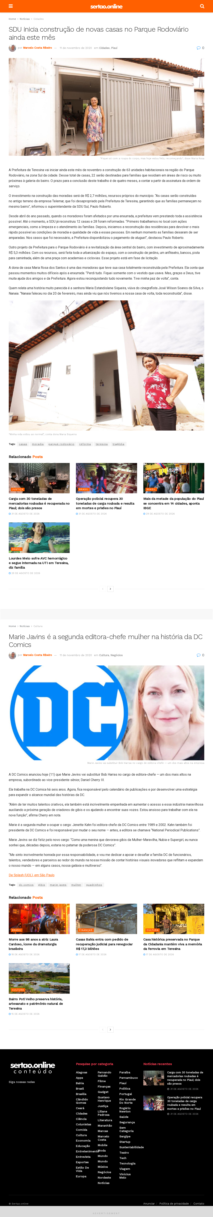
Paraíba (124, 1072)
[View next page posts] (110, 589)
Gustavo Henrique (104, 1099)
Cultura (37, 626)
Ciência (81, 1119)
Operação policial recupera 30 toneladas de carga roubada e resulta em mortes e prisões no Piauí (105, 503)
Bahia (80, 1083)
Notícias (25, 18)
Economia (83, 1140)
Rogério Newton (125, 1109)
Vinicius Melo (125, 1176)
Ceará (80, 1108)
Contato (198, 1203)
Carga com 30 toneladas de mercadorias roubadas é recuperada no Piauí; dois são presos (39, 503)
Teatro (124, 1152)
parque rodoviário (61, 444)
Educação (83, 1146)
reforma (85, 444)
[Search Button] (202, 6)
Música (103, 1166)
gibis (41, 884)
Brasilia (81, 1094)
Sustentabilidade (131, 1147)
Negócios (116, 655)
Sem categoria (126, 1129)
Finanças (86, 930)
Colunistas (83, 1124)
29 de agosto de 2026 (160, 513)
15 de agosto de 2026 (25, 1014)
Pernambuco (128, 1077)
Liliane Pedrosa (103, 1113)
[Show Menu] (11, 6)
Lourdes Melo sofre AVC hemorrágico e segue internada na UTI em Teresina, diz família (39, 563)
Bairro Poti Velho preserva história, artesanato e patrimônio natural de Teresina (36, 1003)
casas (23, 444)
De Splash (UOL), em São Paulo (31, 875)
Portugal (125, 1094)
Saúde (123, 1116)
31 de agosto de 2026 (25, 513)
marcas (103, 1131)
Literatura (105, 1120)
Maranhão (105, 1125)
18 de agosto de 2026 (25, 954)
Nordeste (104, 1177)
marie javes (58, 884)
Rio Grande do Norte (127, 1101)
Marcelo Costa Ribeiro (37, 47)
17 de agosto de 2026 (92, 954)
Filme (102, 1081)
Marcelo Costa (103, 1138)
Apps (79, 1077)
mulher (76, 884)
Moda (102, 1150)
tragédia (118, 444)
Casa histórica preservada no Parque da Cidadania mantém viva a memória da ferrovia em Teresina (172, 944)
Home (12, 18)
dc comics (26, 884)
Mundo (103, 1156)
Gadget (103, 1092)
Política (124, 1088)
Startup (124, 1141)
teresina (102, 444)
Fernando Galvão (104, 1074)
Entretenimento (87, 1151)
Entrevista (83, 1156)
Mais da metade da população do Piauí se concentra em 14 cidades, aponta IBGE (173, 503)
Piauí (114, 47)
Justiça (17, 489)
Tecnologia (127, 1163)
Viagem (124, 1168)
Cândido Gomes (82, 1101)
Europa (81, 1176)
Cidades (38, 18)
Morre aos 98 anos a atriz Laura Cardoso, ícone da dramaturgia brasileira (33, 944)
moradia (38, 444)
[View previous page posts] (103, 589)
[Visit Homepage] (106, 6)
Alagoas (81, 1072)
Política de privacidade (174, 1203)
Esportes (82, 1162)
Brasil (83, 489)
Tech (122, 1158)
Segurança (127, 1122)
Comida (81, 1129)
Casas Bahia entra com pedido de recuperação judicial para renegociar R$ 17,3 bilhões (104, 944)
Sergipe (124, 1136)
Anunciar (149, 1203)
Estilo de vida (82, 1169)
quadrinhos (94, 884)
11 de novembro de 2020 (76, 47)
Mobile (102, 1145)
